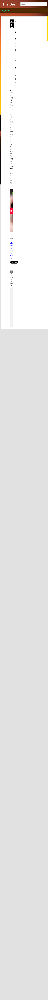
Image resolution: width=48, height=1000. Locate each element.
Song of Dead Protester (15, 53)
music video (11, 254)
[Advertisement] (27, 58)
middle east (11, 243)
